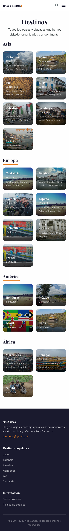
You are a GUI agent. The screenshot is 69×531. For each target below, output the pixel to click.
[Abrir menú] (63, 5)
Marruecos (9, 470)
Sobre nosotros (12, 499)
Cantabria (8, 481)
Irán (5, 475)
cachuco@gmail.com (16, 436)
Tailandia (8, 459)
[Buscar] (56, 5)
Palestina (8, 465)
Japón (6, 454)
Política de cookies (14, 504)
